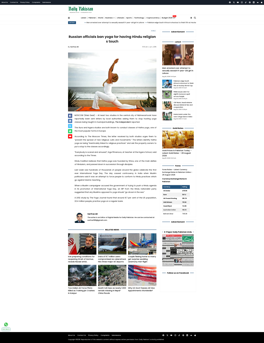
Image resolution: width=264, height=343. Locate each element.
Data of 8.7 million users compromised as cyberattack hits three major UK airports (112, 259)
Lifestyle (120, 18)
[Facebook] (230, 2)
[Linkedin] (254, 2)
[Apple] (261, 2)
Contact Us (14, 2)
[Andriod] (258, 2)
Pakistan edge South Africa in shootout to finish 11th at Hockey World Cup (161, 22)
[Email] (70, 136)
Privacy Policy (25, 2)
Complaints (36, 2)
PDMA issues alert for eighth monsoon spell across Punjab (182, 94)
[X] (70, 126)
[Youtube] (238, 2)
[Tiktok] (246, 2)
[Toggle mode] (191, 18)
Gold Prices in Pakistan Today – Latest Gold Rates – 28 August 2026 (177, 153)
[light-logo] (81, 10)
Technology (139, 18)
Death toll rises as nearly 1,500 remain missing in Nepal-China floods (112, 290)
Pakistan (92, 18)
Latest (83, 18)
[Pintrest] (250, 2)
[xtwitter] (234, 2)
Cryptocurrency (153, 18)
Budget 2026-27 (168, 18)
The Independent (123, 122)
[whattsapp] (6, 324)
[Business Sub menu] (114, 18)
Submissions (46, 2)
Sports (129, 18)
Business (109, 18)
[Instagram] (242, 2)
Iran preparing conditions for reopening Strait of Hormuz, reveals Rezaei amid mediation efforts (81, 260)
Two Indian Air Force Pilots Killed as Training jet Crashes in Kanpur (81, 290)
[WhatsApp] (70, 131)
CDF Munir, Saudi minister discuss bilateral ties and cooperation (183, 105)
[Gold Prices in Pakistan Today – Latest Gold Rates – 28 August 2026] (178, 139)
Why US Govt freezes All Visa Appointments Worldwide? (141, 289)
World (100, 18)
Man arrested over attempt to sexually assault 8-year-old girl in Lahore (100, 22)
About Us (5, 2)
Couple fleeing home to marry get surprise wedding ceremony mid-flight (142, 259)
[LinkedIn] (70, 121)
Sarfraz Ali (74, 47)
